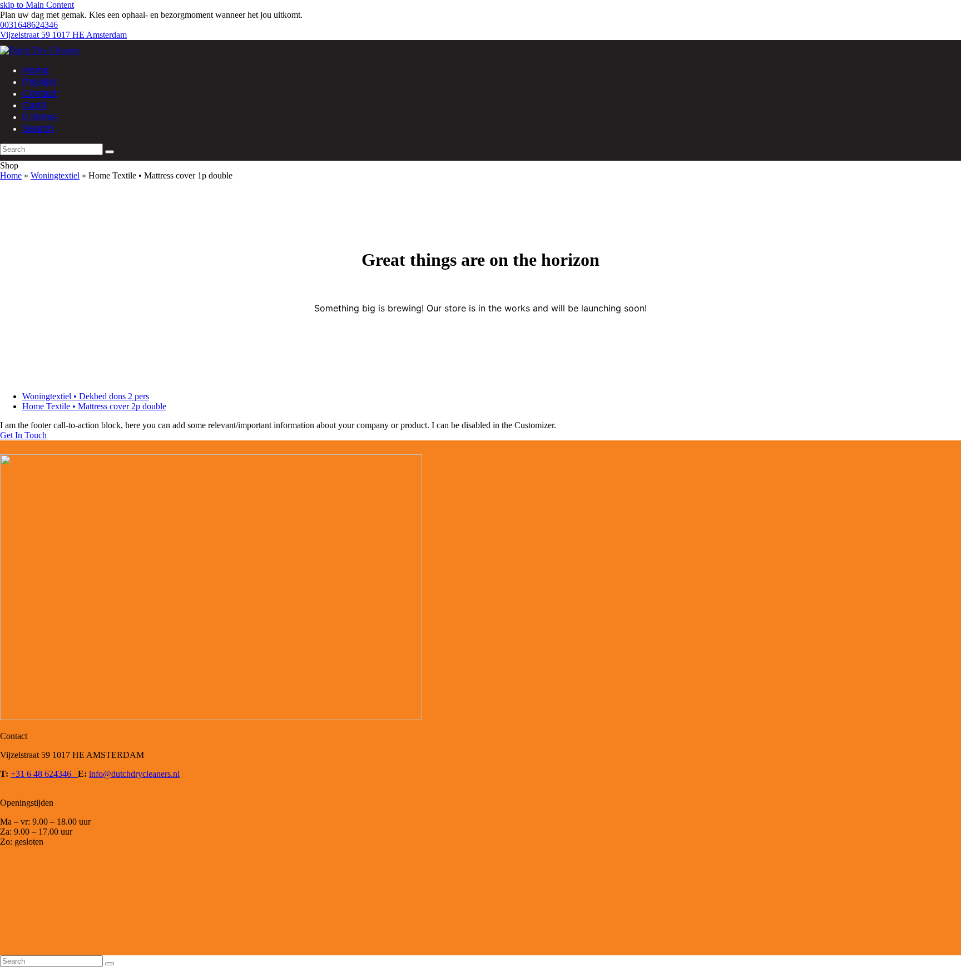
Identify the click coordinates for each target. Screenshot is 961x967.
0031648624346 (29, 24)
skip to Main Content (37, 4)
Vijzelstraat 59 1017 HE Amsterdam (63, 34)
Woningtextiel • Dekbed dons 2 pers (85, 396)
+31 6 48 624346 (44, 773)
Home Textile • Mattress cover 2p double (94, 406)
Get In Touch (23, 435)
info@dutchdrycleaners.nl (134, 773)
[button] (34, 105)
